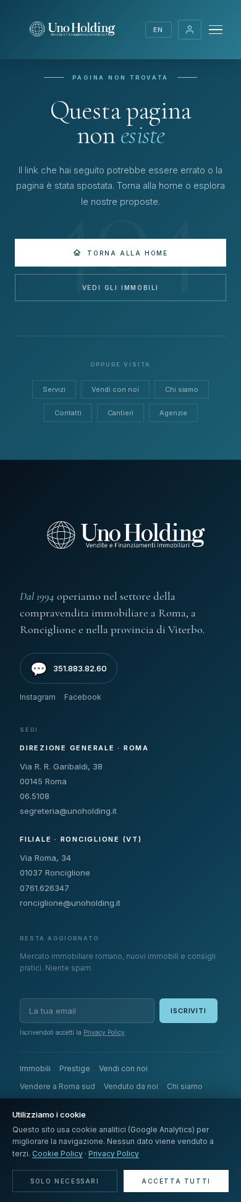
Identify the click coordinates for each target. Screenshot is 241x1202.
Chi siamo (181, 389)
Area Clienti (189, 29)
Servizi (54, 389)
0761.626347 (44, 888)
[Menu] (215, 30)
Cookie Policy (57, 1153)
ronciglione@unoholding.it (70, 903)
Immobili (35, 1068)
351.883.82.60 (68, 669)
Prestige (74, 1068)
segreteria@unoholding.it (68, 811)
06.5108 (34, 796)
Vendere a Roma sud (57, 1086)
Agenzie (173, 412)
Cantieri (120, 412)
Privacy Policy (104, 1032)
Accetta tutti (176, 1181)
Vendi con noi (115, 389)
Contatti (68, 412)
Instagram (38, 697)
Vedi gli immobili (120, 287)
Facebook (82, 697)
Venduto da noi (131, 1086)
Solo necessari (64, 1181)
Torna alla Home (127, 253)
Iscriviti (188, 1010)
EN (158, 29)
